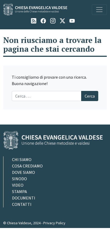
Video (17, 185)
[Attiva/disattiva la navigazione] (99, 9)
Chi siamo (22, 159)
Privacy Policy (54, 223)
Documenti (23, 198)
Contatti (22, 204)
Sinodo (19, 178)
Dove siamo (23, 172)
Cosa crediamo (27, 166)
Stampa (19, 191)
